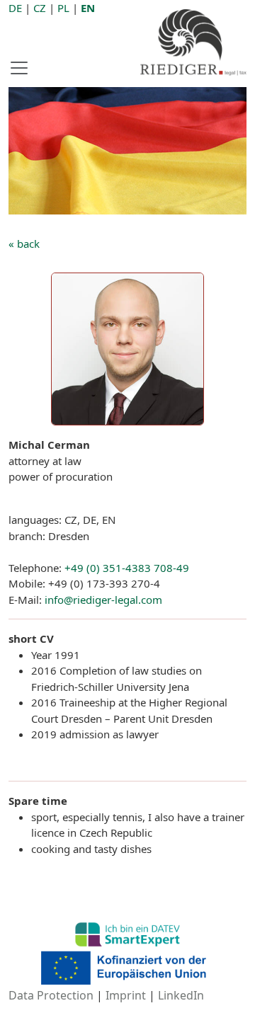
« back (24, 243)
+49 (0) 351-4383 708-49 (126, 568)
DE (15, 8)
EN (88, 8)
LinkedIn (181, 995)
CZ (39, 8)
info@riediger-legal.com (103, 599)
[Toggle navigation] (23, 68)
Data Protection (51, 995)
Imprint (126, 995)
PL (63, 8)
